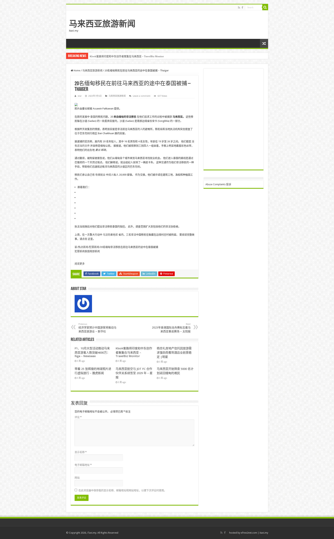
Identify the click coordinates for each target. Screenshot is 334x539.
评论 (78, 417)
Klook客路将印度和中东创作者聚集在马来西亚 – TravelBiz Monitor (127, 56)
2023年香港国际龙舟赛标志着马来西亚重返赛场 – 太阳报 (171, 328)
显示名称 (81, 452)
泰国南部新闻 (92, 251)
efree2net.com (249, 532)
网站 (77, 477)
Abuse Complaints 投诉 (218, 184)
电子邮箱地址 (83, 464)
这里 (90, 238)
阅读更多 (80, 263)
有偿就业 (100, 174)
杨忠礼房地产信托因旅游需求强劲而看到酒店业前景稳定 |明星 (174, 353)
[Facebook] (242, 7)
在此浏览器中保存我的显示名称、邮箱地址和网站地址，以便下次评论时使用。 (122, 490)
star (80, 96)
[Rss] (239, 7)
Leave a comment (141, 96)
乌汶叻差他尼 (110, 234)
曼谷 (97, 149)
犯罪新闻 (94, 247)
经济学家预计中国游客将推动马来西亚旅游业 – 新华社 (97, 328)
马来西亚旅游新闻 (102, 23)
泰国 (92, 116)
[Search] (265, 7)
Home (76, 70)
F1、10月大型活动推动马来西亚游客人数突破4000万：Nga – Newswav (92, 352)
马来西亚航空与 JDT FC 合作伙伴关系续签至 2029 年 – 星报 (134, 373)
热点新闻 (83, 247)
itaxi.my (264, 532)
